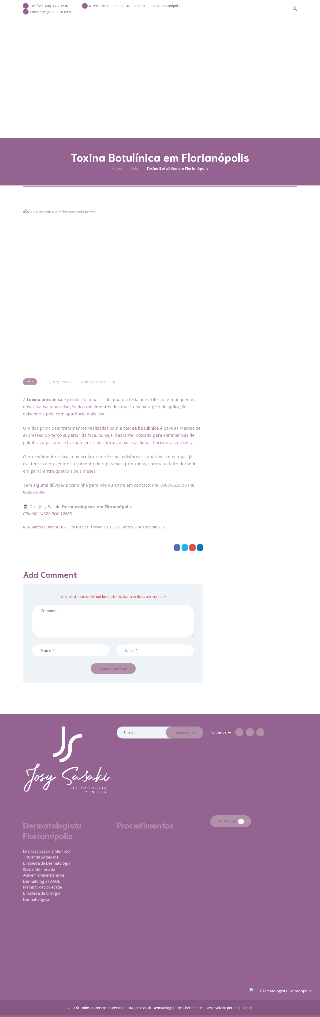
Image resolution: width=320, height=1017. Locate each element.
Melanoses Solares (138, 960)
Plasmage (130, 884)
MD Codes (131, 895)
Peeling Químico (136, 927)
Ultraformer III (135, 840)
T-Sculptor (132, 851)
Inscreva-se (185, 732)
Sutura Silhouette (137, 906)
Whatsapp (227, 820)
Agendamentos (219, 125)
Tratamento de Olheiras (143, 938)
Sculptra (129, 971)
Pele (30, 382)
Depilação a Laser (138, 873)
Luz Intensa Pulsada (140, 862)
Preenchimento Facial (141, 916)
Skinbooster (133, 982)
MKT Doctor (242, 1008)
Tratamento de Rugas (141, 949)
